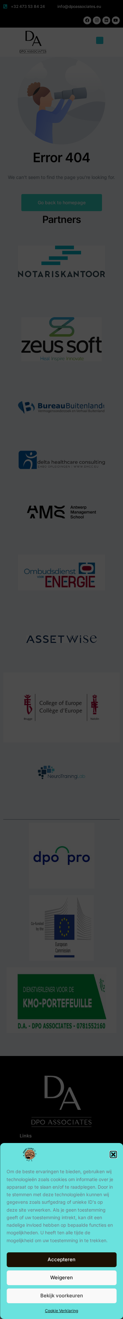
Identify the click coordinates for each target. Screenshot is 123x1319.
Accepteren (61, 1259)
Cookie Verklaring (61, 1310)
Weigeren (61, 1277)
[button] (113, 1154)
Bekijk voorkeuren (61, 1295)
